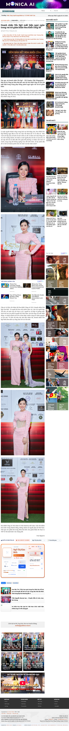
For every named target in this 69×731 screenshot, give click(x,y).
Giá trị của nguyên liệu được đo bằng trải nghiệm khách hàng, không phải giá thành (61, 76)
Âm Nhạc (39, 706)
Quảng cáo (9, 713)
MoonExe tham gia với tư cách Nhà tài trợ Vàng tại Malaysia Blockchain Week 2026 (57, 86)
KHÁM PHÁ (56, 699)
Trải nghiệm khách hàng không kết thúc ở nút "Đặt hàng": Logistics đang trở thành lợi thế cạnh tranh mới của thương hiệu (56, 57)
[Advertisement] (31, 616)
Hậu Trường (7, 703)
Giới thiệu (3, 713)
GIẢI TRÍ (39, 699)
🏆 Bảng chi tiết (33, 547)
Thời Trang (40, 701)
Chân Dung (23, 703)
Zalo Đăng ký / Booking (23, 540)
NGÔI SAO (6, 699)
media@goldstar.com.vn (22, 625)
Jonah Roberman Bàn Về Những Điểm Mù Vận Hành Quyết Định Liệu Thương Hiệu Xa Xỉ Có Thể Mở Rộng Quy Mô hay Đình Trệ (22, 39)
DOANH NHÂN (24, 699)
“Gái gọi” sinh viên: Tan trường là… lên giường (60, 111)
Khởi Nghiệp (23, 701)
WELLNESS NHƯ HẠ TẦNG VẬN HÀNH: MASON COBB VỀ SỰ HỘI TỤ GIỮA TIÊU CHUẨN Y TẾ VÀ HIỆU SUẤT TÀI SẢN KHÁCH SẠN (22, 44)
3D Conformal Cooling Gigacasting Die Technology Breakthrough (61, 104)
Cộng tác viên (15, 713)
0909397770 (51, 719)
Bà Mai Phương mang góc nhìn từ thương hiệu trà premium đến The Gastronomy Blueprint (57, 68)
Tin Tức (6, 701)
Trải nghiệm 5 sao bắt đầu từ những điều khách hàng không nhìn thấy (61, 26)
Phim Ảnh (40, 703)
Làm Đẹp (6, 706)
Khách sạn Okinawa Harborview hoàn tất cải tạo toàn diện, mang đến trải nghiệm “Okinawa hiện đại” (57, 95)
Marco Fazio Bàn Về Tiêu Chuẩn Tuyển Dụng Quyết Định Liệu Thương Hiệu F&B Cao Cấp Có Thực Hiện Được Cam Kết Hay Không (22, 35)
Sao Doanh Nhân (10, 711)
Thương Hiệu (23, 706)
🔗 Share (22, 566)
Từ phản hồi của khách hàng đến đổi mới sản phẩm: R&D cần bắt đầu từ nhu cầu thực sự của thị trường (56, 35)
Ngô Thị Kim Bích (19, 551)
